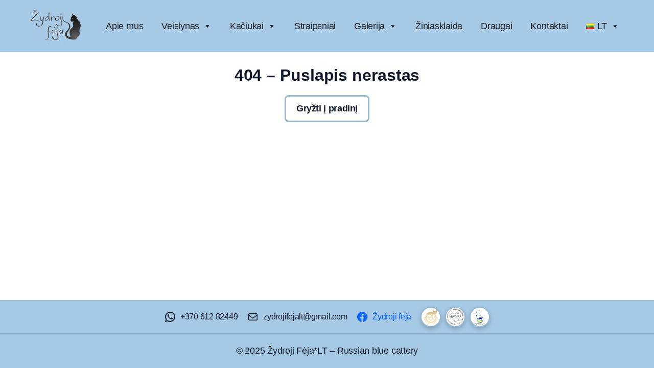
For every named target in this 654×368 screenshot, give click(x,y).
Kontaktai (549, 26)
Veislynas (180, 26)
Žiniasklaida (438, 26)
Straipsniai (315, 26)
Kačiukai (247, 26)
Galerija (369, 26)
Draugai (496, 26)
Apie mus (124, 26)
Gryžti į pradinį (327, 108)
